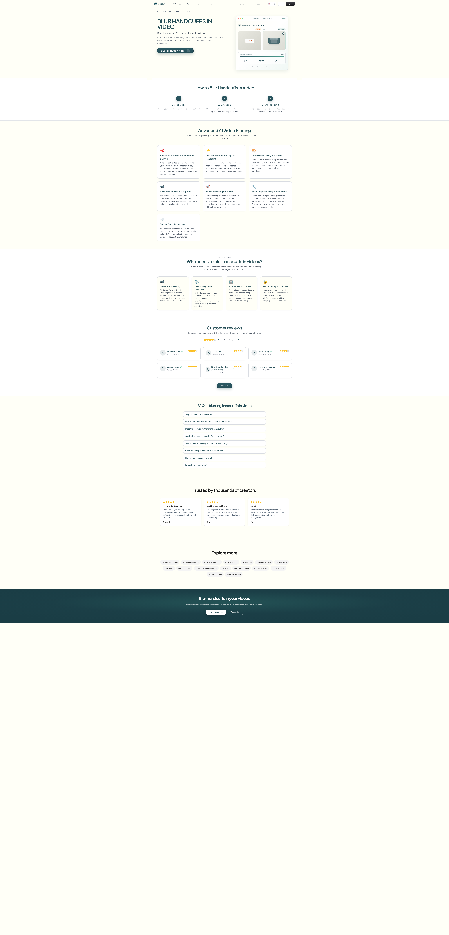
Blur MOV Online (184, 568)
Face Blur (225, 568)
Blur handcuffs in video (184, 11)
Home (159, 11)
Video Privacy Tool (234, 574)
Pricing (198, 4)
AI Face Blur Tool (231, 562)
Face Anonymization (170, 562)
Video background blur (182, 4)
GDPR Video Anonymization (206, 568)
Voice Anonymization (191, 562)
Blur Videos (169, 11)
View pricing (235, 612)
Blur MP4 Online (278, 568)
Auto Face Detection (212, 562)
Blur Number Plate (264, 562)
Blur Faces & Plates (241, 568)
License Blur (247, 562)
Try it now (224, 386)
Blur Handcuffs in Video (173, 50)
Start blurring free (216, 612)
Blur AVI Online (281, 562)
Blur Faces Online (215, 574)
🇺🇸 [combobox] (270, 4)
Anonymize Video (260, 568)
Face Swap (169, 568)
